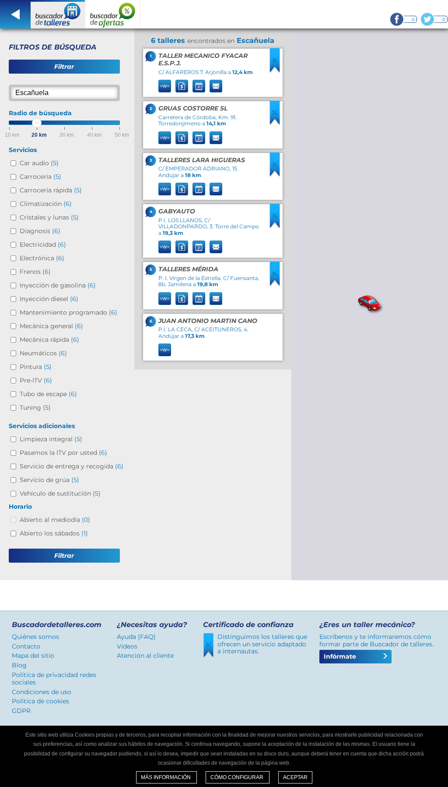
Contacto (26, 646)
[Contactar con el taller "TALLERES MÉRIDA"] (216, 298)
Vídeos (127, 646)
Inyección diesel (49, 299)
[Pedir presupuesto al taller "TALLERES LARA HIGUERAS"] (181, 189)
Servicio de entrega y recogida (71, 466)
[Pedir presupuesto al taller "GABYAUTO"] (181, 247)
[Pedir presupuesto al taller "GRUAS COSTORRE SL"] (181, 137)
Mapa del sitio (33, 655)
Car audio (39, 163)
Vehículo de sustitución (60, 493)
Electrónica (42, 258)
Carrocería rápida (51, 190)
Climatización (46, 204)
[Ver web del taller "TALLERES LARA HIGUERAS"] (164, 189)
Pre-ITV (36, 380)
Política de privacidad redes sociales (54, 678)
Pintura (36, 367)
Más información (166, 777)
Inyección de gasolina (58, 285)
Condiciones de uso (41, 692)
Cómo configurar (237, 777)
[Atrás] (15, 14)
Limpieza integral (51, 439)
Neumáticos (43, 353)
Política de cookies (40, 701)
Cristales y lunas (49, 217)
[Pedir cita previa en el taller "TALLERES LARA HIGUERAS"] (198, 189)
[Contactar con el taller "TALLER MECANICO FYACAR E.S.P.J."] (216, 86)
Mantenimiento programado (68, 312)
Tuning (35, 407)
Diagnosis (40, 231)
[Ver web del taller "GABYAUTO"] (164, 247)
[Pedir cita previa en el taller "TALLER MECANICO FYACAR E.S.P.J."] (198, 86)
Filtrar (64, 67)
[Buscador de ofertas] (112, 14)
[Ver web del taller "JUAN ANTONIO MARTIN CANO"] (164, 350)
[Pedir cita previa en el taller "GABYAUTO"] (198, 247)
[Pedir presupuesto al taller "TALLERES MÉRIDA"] (181, 298)
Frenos (35, 272)
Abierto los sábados (54, 533)
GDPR (21, 711)
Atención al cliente (145, 655)
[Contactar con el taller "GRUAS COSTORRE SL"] (216, 137)
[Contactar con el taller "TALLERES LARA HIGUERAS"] (216, 189)
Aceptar (295, 777)
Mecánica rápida (49, 340)
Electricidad (43, 244)
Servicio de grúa (49, 480)
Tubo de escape (48, 394)
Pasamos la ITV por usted (63, 453)
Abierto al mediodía (55, 520)
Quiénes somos (35, 637)
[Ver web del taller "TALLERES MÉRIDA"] (164, 298)
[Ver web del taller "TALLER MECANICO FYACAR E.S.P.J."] (164, 86)
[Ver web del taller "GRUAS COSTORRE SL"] (164, 137)
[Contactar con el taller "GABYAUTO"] (216, 247)
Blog (19, 665)
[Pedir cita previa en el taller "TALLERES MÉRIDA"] (198, 298)
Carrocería (40, 177)
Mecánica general (51, 326)
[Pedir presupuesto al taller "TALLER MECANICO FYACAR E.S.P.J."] (181, 86)
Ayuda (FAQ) (136, 637)
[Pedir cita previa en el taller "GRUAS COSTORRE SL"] (198, 137)
